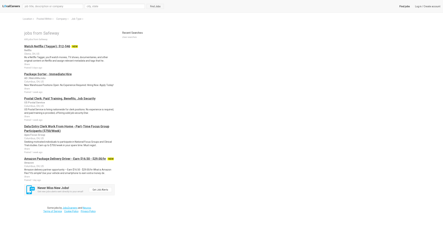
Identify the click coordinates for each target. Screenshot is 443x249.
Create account (432, 6)
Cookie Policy (71, 211)
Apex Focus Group (34, 134)
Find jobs (404, 6)
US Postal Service (34, 102)
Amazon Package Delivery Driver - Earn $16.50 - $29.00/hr (65, 158)
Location (28, 18)
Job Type (76, 18)
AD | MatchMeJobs (35, 78)
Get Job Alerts (100, 189)
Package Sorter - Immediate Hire (48, 74)
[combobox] (115, 6)
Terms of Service (52, 211)
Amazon (29, 162)
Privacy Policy (88, 211)
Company (61, 18)
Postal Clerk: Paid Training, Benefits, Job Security (60, 98)
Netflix (27, 50)
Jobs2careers (70, 207)
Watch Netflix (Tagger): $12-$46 (47, 46)
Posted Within (44, 18)
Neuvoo (87, 207)
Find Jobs (155, 6)
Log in (418, 6)
